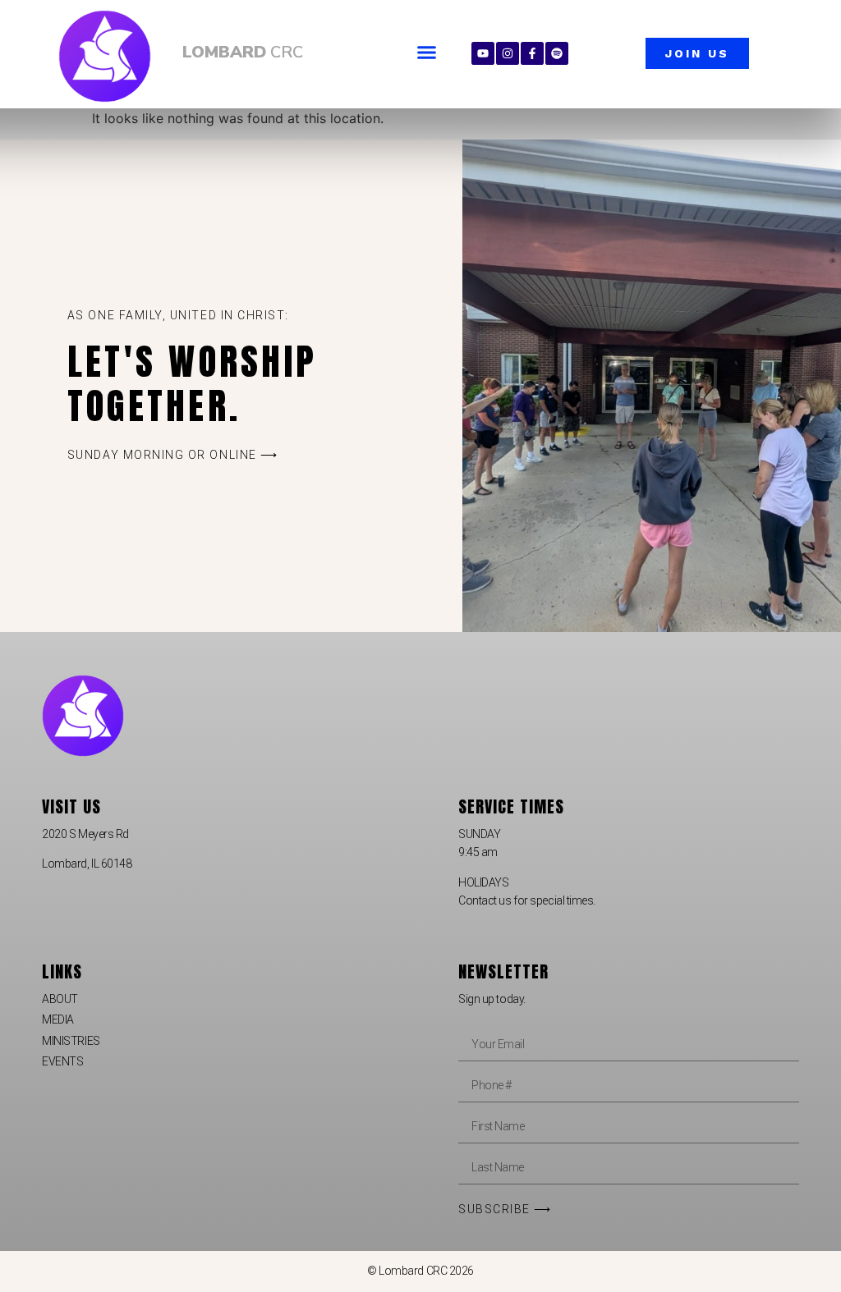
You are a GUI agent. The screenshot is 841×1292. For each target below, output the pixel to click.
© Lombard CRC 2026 (420, 1270)
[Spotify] (556, 53)
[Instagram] (507, 53)
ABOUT (60, 999)
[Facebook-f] (532, 53)
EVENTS (62, 1061)
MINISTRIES (71, 1040)
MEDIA (58, 1019)
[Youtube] (482, 53)
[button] (427, 52)
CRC (242, 52)
